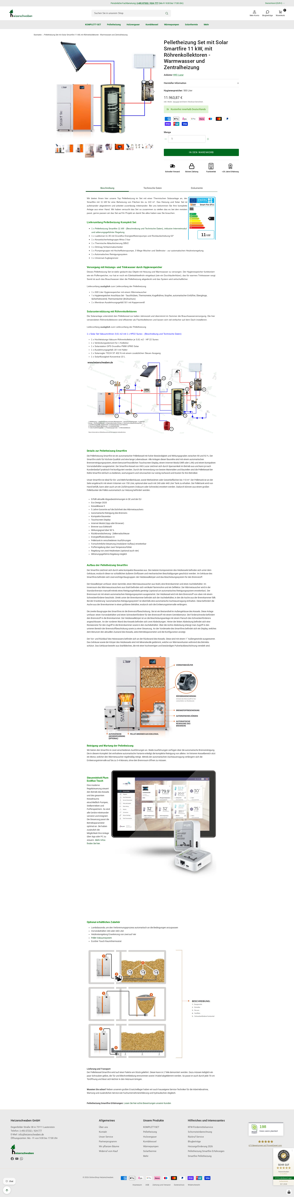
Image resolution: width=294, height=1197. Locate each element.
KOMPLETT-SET (93, 24)
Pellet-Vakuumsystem (101, 938)
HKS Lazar (178, 75)
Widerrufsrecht (194, 1185)
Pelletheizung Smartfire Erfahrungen (206, 1151)
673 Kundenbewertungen (283, 1178)
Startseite (37, 35)
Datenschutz (179, 1185)
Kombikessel (152, 24)
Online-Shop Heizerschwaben (101, 1177)
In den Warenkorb (201, 152)
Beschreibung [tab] (107, 188)
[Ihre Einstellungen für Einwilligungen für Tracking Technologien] (289, 1192)
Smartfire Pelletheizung (199, 1156)
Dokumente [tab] (197, 188)
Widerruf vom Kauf (108, 1151)
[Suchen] (167, 13)
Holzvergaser (133, 24)
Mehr (206, 24)
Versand (176, 102)
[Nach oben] (7, 1190)
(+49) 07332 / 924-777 (31, 1130)
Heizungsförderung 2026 (200, 1146)
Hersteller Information (175, 83)
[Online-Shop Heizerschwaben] (20, 13)
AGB (147, 1185)
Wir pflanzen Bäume (109, 1146)
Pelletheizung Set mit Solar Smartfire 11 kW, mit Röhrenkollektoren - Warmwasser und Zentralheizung (86, 35)
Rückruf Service (196, 1136)
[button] (201, 90)
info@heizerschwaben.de (162, 3)
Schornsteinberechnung (200, 1131)
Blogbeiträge (194, 1141)
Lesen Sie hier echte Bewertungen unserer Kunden (147, 1103)
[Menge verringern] (166, 138)
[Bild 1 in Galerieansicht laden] (106, 90)
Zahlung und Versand (161, 1185)
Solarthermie (191, 24)
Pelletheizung (114, 24)
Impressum (137, 1185)
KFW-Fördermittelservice (200, 1127)
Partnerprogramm (108, 1141)
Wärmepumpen (171, 24)
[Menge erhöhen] (208, 138)
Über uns (103, 1127)
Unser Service (106, 1136)
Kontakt (103, 1131)
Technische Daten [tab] (152, 188)
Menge (167, 132)
